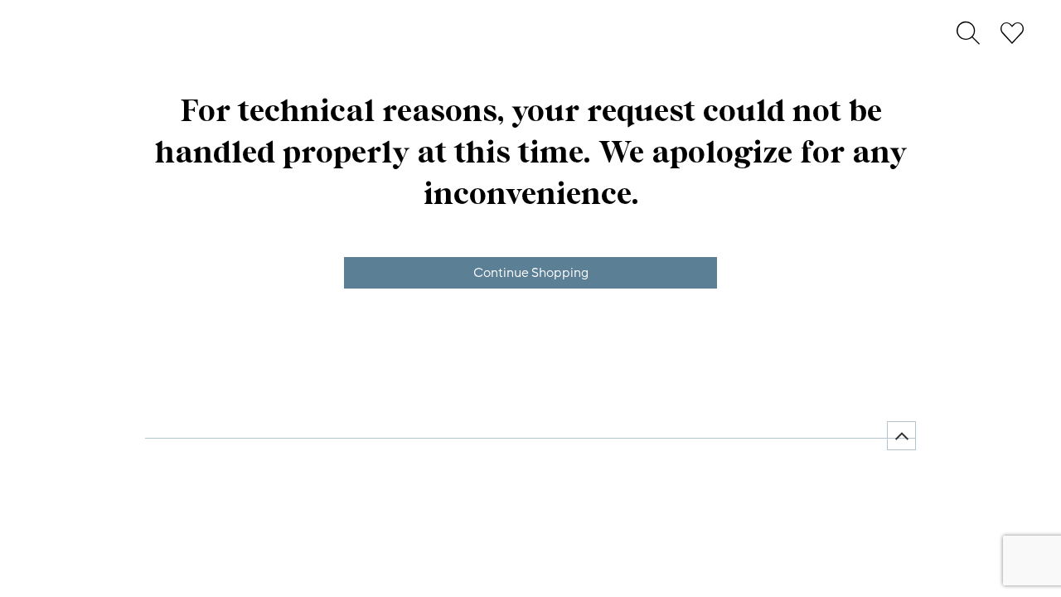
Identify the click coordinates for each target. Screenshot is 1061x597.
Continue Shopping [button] (531, 273)
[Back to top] (901, 435)
